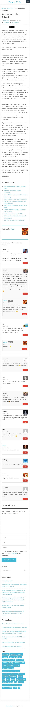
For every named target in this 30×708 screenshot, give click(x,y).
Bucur (4, 446)
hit (17, 679)
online (4, 682)
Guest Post (10, 8)
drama (22, 674)
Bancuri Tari (17, 662)
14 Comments (15, 22)
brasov (4, 665)
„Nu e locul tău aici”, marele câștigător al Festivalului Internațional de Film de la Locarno (13, 613)
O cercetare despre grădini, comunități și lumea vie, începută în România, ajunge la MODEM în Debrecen (13, 600)
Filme (7, 679)
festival (20, 676)
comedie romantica (8, 671)
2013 (15, 657)
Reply (25, 263)
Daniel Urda (15, 2)
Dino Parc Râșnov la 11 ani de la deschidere (13, 642)
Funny (13, 679)
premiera (10, 682)
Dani (12, 229)
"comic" (20, 654)
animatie (5, 662)
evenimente (13, 676)
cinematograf (6, 668)
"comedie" (13, 654)
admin (5, 301)
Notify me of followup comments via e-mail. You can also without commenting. (14, 553)
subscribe (14, 553)
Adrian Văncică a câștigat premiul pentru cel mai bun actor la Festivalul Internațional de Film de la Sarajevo (13, 592)
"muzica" (5, 657)
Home (4, 8)
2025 (22, 660)
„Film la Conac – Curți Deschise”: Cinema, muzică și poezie (13, 606)
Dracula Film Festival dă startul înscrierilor (13, 624)
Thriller (10, 688)
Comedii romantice (8, 674)
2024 (17, 660)
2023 (13, 660)
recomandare (6, 685)
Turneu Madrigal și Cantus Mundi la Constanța (14, 627)
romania (14, 685)
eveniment (5, 676)
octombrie (22, 679)
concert (17, 674)
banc (10, 662)
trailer (15, 688)
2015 (4, 660)
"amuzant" (5, 654)
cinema (17, 665)
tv (19, 688)
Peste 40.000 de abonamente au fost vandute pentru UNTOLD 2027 (14, 585)
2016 (8, 660)
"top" (10, 657)
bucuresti (10, 665)
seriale (4, 688)
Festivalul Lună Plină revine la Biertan (12, 646)
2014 (20, 657)
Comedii (17, 671)
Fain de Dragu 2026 (7, 581)
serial (19, 685)
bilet (23, 662)
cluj (13, 668)
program (21, 682)
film (4, 679)
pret (15, 682)
